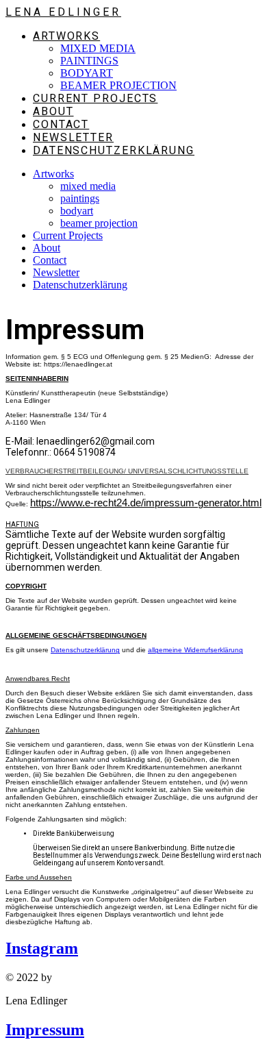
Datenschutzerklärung (80, 284)
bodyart (76, 210)
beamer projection (99, 223)
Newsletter (56, 272)
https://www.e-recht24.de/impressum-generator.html (146, 502)
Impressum (44, 1030)
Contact (49, 260)
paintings (79, 198)
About (46, 247)
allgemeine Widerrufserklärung (195, 650)
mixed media (88, 186)
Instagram (41, 948)
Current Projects (68, 235)
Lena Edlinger (63, 11)
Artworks (53, 173)
